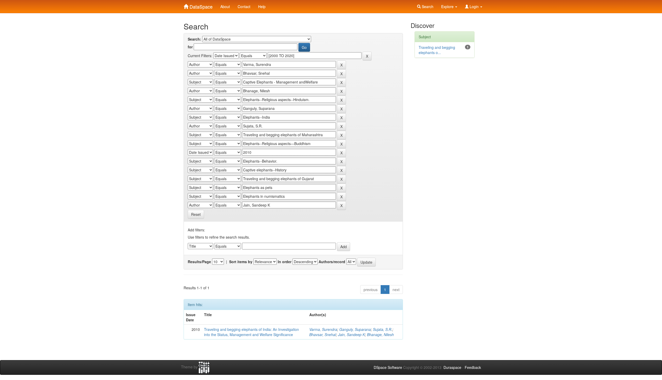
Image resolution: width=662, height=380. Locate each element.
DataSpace (200, 5)
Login (474, 6)
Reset (196, 214)
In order (284, 261)
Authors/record (332, 261)
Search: (194, 39)
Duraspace (452, 367)
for (190, 46)
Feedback (473, 367)
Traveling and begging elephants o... (437, 50)
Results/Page (199, 261)
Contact (244, 6)
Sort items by (240, 261)
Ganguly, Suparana (355, 329)
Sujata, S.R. (382, 329)
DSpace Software (388, 367)
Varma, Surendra (323, 329)
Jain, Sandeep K (351, 334)
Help (262, 6)
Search (427, 6)
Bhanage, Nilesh (380, 334)
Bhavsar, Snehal (322, 334)
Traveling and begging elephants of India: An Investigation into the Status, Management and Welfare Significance (251, 332)
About (225, 6)
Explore (448, 6)
